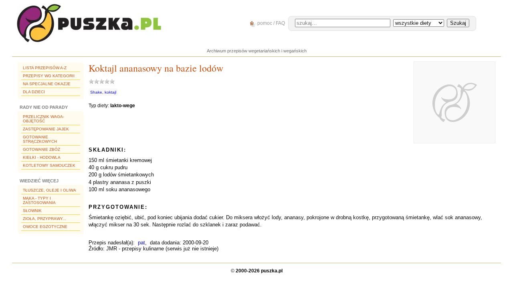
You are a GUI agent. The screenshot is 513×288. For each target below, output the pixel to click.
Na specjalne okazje (47, 84)
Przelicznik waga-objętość (43, 118)
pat (141, 243)
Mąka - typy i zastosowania (39, 200)
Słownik (32, 210)
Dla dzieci (34, 92)
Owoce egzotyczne (45, 226)
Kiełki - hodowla (42, 157)
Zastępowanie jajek (46, 129)
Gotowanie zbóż (41, 149)
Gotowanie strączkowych (40, 139)
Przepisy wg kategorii (49, 76)
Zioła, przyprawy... (44, 218)
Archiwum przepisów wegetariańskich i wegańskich (257, 50)
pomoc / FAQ (270, 23)
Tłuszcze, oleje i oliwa (49, 190)
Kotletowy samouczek (49, 165)
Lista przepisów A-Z (45, 68)
